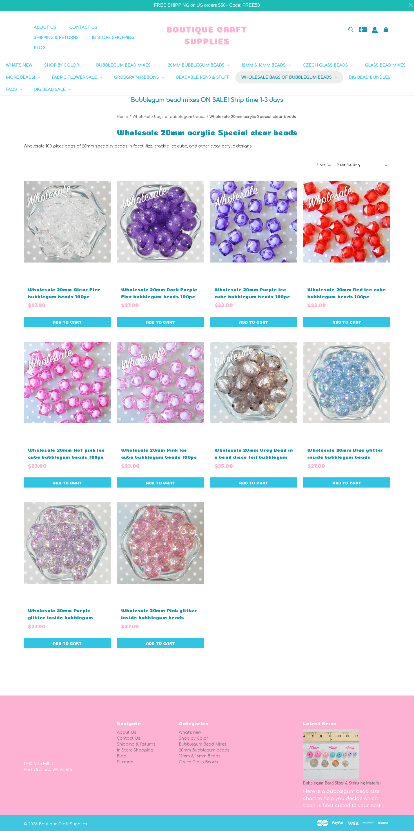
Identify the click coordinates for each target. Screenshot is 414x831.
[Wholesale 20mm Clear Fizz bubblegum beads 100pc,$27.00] (67, 221)
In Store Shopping (135, 750)
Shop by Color (193, 738)
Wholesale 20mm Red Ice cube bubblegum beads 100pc (346, 292)
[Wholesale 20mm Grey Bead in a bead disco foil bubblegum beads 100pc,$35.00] (253, 382)
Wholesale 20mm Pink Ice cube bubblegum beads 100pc (159, 453)
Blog (121, 756)
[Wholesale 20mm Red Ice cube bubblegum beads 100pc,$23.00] (346, 221)
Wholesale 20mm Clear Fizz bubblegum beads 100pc (64, 292)
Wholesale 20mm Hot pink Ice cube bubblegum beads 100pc (66, 453)
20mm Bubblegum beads (204, 750)
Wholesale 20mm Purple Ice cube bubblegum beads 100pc (252, 292)
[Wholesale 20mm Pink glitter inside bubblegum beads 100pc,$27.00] (160, 543)
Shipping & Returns (136, 744)
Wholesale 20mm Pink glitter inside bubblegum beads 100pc (159, 617)
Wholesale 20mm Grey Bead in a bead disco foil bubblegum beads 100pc (253, 456)
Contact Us (128, 738)
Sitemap (125, 762)
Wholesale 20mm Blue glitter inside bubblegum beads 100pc (345, 456)
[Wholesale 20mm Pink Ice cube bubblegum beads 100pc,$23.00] (160, 382)
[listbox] (362, 165)
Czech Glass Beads (198, 762)
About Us (126, 732)
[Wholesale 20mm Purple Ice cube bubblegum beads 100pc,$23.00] (253, 221)
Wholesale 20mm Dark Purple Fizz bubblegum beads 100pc (159, 292)
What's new (190, 732)
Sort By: (324, 165)
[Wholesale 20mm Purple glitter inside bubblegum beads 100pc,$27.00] (67, 543)
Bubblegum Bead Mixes (202, 744)
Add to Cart (67, 322)
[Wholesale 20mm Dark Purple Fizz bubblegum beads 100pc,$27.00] (160, 221)
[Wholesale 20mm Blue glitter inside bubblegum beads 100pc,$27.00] (346, 382)
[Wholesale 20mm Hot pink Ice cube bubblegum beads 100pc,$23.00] (67, 382)
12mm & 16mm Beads (200, 756)
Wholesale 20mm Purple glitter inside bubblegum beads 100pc (60, 617)
